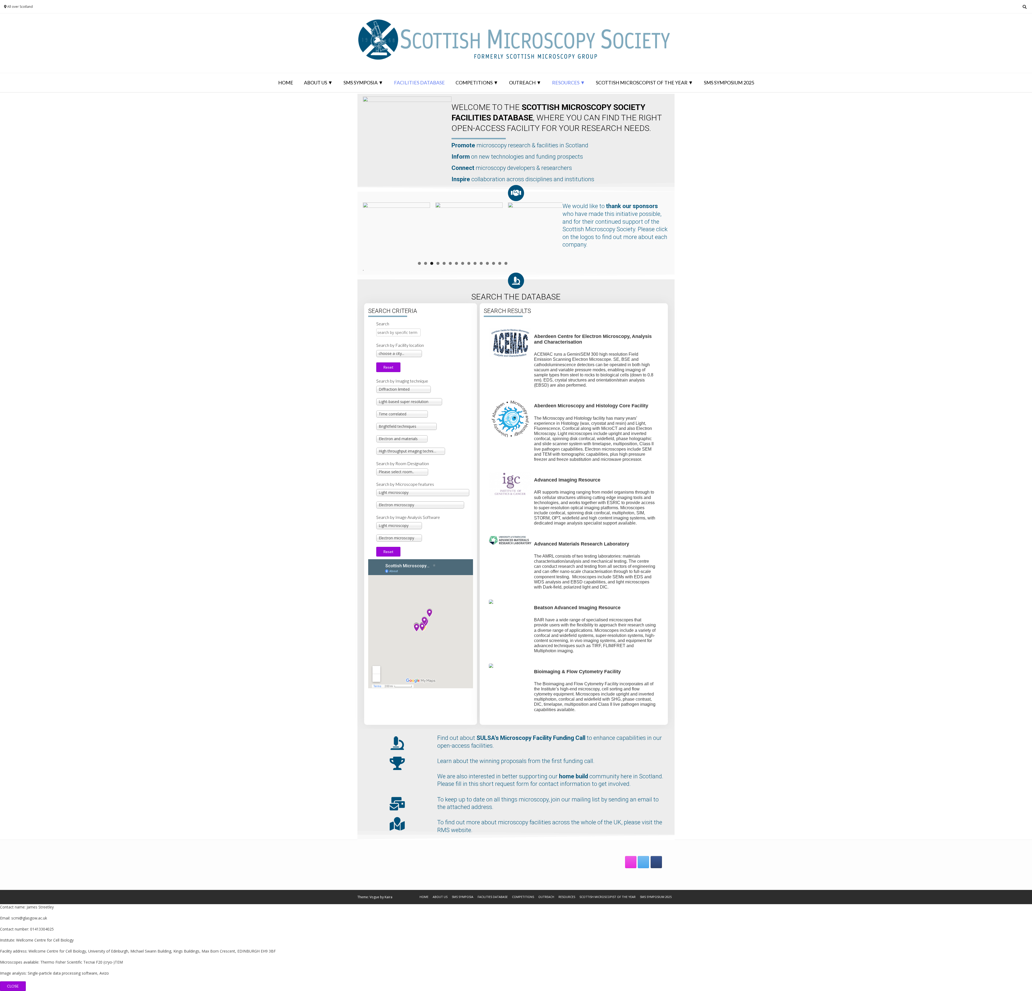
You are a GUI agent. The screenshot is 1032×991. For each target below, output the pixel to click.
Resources (565, 82)
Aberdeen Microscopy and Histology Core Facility (591, 405)
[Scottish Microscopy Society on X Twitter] (643, 862)
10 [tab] (475, 263)
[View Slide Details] (396, 230)
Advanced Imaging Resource (567, 480)
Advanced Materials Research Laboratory (581, 544)
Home (285, 82)
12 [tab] (487, 263)
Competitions (474, 82)
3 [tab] (431, 263)
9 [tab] (468, 263)
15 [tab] (505, 263)
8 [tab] (462, 263)
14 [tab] (499, 263)
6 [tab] (450, 263)
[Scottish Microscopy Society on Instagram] (630, 862)
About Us (315, 82)
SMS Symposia (360, 82)
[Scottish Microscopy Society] (516, 43)
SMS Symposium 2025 (729, 82)
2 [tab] (425, 263)
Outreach (522, 82)
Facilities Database (419, 82)
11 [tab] (481, 263)
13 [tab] (493, 263)
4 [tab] (437, 263)
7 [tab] (456, 263)
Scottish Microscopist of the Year (641, 82)
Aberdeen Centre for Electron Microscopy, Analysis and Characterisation (593, 339)
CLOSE (13, 986)
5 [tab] (444, 263)
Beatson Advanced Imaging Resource (577, 607)
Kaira (388, 897)
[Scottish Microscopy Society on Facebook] (656, 862)
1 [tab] (419, 263)
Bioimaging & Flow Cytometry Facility (577, 671)
